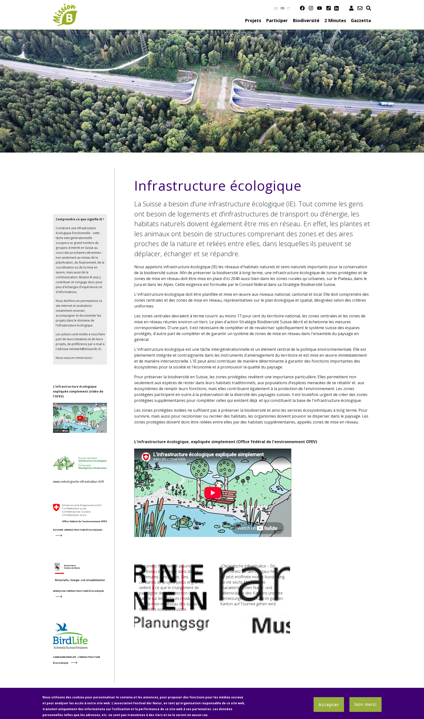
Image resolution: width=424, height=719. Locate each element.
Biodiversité (306, 20)
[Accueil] (65, 6)
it (288, 8)
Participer (277, 20)
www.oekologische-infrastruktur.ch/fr (78, 481)
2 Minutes (335, 20)
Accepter (328, 704)
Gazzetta (361, 20)
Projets (253, 20)
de (276, 8)
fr (283, 8)
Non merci (365, 704)
